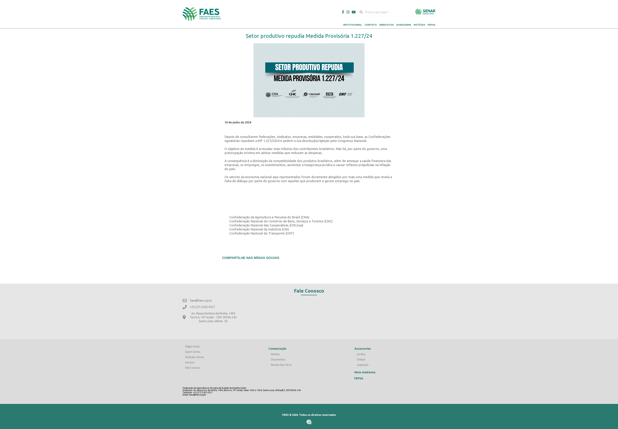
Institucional (352, 24)
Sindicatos (386, 24)
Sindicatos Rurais (194, 357)
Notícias (419, 24)
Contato (371, 24)
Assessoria (403, 24)
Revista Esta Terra (281, 364)
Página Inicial (192, 346)
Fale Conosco (192, 367)
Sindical (361, 359)
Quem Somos (192, 351)
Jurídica (361, 354)
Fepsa (431, 24)
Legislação (363, 364)
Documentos (278, 359)
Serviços (190, 362)
